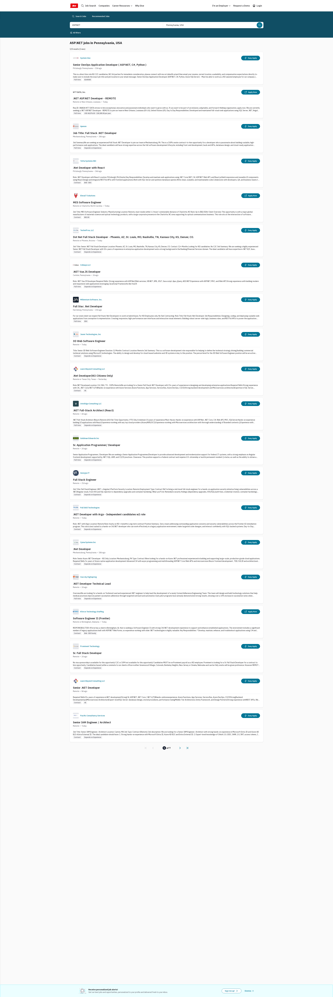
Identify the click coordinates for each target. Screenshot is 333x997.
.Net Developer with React (89, 167)
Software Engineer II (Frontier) (91, 618)
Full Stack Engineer (84, 479)
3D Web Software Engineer (89, 341)
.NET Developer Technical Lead (92, 583)
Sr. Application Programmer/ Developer (96, 445)
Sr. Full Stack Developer (87, 653)
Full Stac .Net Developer (87, 306)
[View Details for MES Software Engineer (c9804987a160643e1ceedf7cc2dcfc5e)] (166, 206)
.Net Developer (82, 549)
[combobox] (113, 25)
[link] (145, 748)
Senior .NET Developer (86, 687)
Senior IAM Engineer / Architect (92, 722)
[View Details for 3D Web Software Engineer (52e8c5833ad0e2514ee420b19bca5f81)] (166, 344)
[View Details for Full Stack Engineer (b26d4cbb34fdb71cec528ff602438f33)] (166, 483)
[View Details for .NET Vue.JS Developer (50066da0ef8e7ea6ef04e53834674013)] (166, 275)
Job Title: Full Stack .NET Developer (95, 133)
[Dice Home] (74, 5)
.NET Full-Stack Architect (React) (93, 410)
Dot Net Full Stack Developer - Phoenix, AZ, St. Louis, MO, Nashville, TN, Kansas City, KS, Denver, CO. (133, 237)
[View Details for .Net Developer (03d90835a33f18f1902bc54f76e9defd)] (166, 552)
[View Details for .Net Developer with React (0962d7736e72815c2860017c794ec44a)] (166, 171)
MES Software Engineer (87, 202)
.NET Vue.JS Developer (87, 271)
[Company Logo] (76, 58)
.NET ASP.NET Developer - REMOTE (94, 98)
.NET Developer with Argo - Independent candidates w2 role (109, 514)
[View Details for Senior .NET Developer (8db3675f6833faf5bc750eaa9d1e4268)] (166, 691)
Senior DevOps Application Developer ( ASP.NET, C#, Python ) (109, 64)
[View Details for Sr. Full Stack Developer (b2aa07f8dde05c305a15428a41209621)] (166, 656)
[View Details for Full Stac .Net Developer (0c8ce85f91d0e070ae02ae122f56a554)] (166, 310)
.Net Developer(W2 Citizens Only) (93, 375)
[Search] (259, 25)
